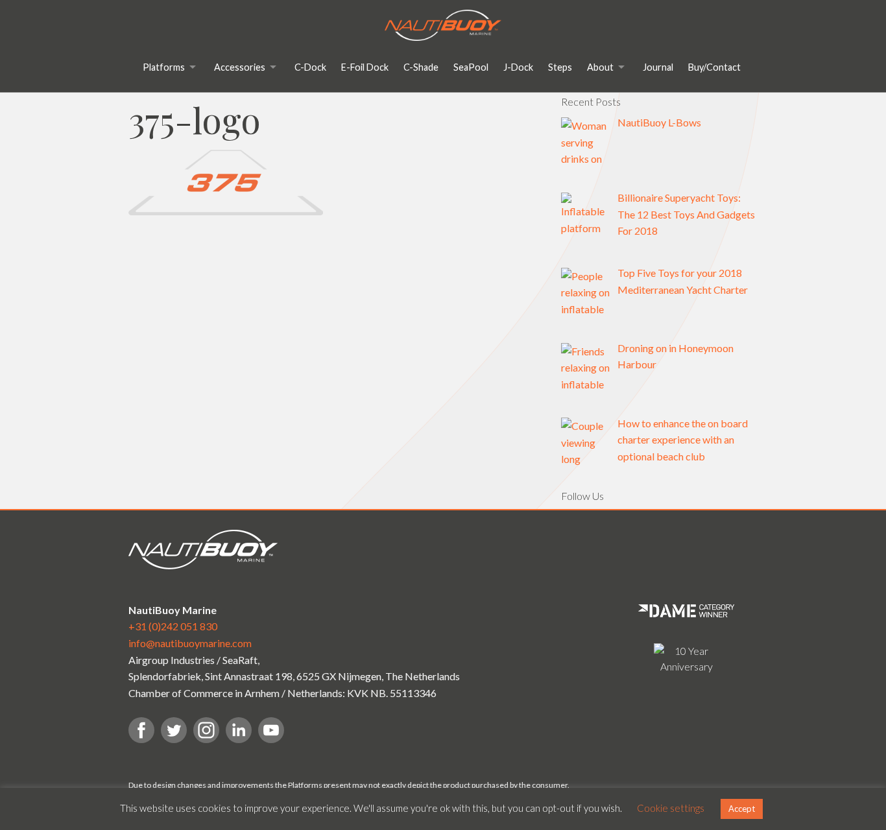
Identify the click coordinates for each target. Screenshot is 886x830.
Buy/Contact (714, 67)
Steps (560, 67)
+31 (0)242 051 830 (172, 626)
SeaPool (470, 67)
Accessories (239, 67)
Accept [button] (741, 808)
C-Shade (420, 67)
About (600, 67)
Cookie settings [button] (670, 808)
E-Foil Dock (365, 67)
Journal (658, 67)
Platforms (164, 67)
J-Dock (518, 67)
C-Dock (310, 67)
